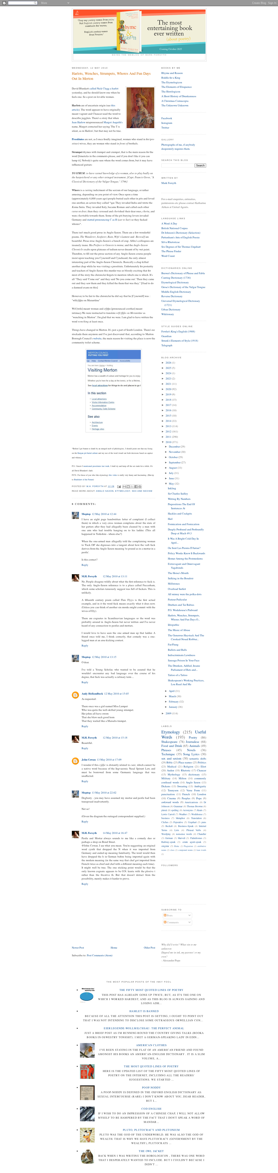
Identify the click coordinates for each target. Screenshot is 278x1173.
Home (114, 947)
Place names (185, 762)
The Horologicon (170, 91)
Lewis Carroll (168, 814)
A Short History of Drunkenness (178, 96)
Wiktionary (167, 314)
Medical (171, 766)
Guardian (166, 336)
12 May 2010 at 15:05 (116, 693)
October (173, 457)
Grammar (178, 806)
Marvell (181, 838)
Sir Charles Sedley (178, 493)
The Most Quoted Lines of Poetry (151, 1066)
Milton (182, 778)
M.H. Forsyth (89, 576)
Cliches (165, 822)
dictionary (194, 774)
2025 (169, 368)
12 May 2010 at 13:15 (104, 657)
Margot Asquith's (113, 122)
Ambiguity (200, 786)
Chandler (201, 834)
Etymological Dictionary (175, 282)
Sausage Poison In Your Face (183, 660)
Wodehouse (196, 814)
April (172, 691)
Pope (199, 798)
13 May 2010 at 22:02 (104, 792)
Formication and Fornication (183, 524)
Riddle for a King (170, 77)
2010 (169, 442)
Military (166, 778)
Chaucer (201, 770)
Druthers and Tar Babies (181, 605)
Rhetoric (185, 770)
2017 (169, 405)
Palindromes (196, 838)
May (172, 483)
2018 (169, 399)
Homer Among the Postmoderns (185, 558)
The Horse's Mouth (178, 573)
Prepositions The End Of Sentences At (181, 506)
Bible (169, 762)
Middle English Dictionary (176, 292)
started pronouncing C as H (102, 219)
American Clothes (151, 1045)
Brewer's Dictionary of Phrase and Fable (183, 273)
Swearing (182, 786)
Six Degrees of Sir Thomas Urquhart (181, 246)
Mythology (174, 774)
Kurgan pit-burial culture (88, 453)
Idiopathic (173, 625)
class (172, 850)
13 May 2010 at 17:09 (109, 759)
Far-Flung (173, 644)
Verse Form (193, 790)
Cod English (151, 1108)
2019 (169, 394)
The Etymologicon (171, 82)
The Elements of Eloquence (176, 87)
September (175, 462)
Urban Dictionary (171, 309)
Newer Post (78, 947)
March (173, 696)
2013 (169, 426)
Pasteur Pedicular (177, 599)
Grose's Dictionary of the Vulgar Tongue (183, 287)
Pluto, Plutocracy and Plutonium (151, 1130)
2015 (169, 415)
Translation (196, 818)
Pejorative (178, 822)
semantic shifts (197, 758)
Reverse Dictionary (172, 296)
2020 (169, 389)
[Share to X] (132, 487)
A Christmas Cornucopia (174, 101)
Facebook (166, 118)
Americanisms (191, 802)
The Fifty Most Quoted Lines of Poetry (151, 990)
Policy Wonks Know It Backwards (186, 553)
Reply (85, 565)
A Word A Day (169, 223)
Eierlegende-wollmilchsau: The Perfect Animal (144, 1028)
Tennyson (173, 790)
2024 (169, 373)
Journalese (192, 742)
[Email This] (124, 487)
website (97, 338)
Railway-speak (168, 841)
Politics (202, 762)
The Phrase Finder (171, 251)
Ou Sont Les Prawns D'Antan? (184, 548)
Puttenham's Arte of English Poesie (180, 237)
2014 (169, 421)
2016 (169, 410)
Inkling (172, 488)
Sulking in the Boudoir (180, 578)
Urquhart (192, 822)
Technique (168, 754)
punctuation (168, 794)
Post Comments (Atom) (99, 955)
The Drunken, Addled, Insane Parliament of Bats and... (184, 668)
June (172, 478)
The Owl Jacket (151, 1151)
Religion (188, 766)
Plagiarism (188, 846)
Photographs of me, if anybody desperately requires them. (178, 147)
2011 (169, 437)
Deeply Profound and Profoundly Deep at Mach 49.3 (186, 531)
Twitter (165, 127)
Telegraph (166, 345)
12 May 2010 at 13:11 (115, 576)
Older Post (149, 947)
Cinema (171, 798)
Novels (191, 750)
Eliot (203, 766)
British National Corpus (174, 228)
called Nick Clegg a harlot (104, 88)
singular (165, 846)
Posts (169, 915)
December (175, 446)
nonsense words (184, 834)
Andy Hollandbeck (92, 693)
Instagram (166, 123)
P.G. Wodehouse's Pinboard (183, 610)
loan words (201, 850)
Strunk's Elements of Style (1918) (179, 340)
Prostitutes (78, 139)
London (201, 794)
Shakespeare (169, 742)
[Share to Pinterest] (140, 487)
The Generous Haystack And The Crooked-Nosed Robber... (186, 637)
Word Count (168, 256)
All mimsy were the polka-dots (184, 594)
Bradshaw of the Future (83, 479)
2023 (169, 378)
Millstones (174, 583)
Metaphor (180, 818)
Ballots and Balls (177, 650)
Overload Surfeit (177, 589)
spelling (175, 810)
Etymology (122, 491)
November (175, 452)
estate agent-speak (192, 841)
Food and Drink (171, 746)
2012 (169, 431)
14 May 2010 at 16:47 (115, 833)
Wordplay (166, 834)
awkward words (170, 802)
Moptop (86, 514)
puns (203, 822)
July (171, 473)
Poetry (193, 737)
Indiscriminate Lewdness (181, 655)
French (186, 794)
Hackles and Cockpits (180, 513)
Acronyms (188, 810)
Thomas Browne (195, 806)
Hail (170, 519)
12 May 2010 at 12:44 (104, 514)
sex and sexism (142, 491)
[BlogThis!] (128, 487)
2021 (169, 384)
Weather (183, 814)
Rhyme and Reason (172, 73)
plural (164, 810)
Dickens (165, 786)
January (173, 707)
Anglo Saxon (105, 491)
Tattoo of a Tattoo (177, 675)
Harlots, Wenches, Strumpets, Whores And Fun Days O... (184, 617)
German (169, 838)
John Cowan (89, 759)
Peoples (186, 798)
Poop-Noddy (151, 1087)
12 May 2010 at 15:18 (115, 737)
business (165, 818)
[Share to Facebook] (136, 487)
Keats (199, 810)
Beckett (169, 826)
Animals (194, 746)
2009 (169, 713)
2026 (169, 362)
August (173, 467)
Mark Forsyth (168, 183)
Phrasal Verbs (193, 830)
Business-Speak (186, 826)
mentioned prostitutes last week (96, 466)
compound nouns (185, 850)
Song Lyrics (191, 754)
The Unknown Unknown (174, 105)
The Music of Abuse (179, 630)
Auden (170, 770)
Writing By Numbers (179, 499)
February (174, 701)
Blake (176, 846)
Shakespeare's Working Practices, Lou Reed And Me (186, 682)
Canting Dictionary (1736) (176, 277)
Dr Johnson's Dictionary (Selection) (180, 232)
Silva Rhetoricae (170, 242)
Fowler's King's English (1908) (178, 331)
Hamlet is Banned (144, 1011)
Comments (172, 922)
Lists (176, 830)
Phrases (166, 750)
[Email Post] (118, 486)
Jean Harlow (78, 122)
